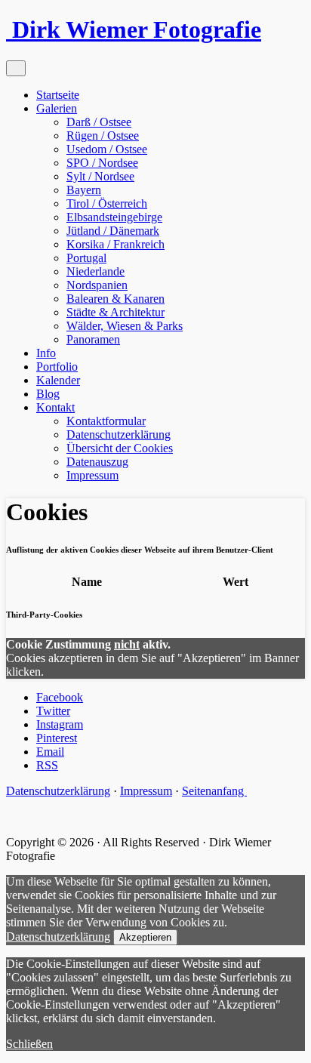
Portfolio (57, 366)
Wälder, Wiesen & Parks (124, 325)
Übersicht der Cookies (119, 448)
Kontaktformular (106, 420)
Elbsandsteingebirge (114, 217)
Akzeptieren (145, 937)
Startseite (57, 94)
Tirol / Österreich (106, 203)
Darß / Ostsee (98, 122)
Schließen (29, 1043)
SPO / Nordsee (102, 162)
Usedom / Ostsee (106, 149)
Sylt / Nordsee (100, 176)
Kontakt (55, 407)
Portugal (86, 257)
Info (46, 353)
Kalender (58, 380)
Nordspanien (97, 285)
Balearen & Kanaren (115, 298)
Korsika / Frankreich (115, 244)
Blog (48, 393)
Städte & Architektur (115, 312)
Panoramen (93, 339)
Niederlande (95, 271)
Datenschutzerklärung (118, 434)
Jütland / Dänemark (112, 230)
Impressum (92, 475)
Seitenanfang (214, 790)
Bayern (83, 189)
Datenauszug (97, 461)
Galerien (56, 108)
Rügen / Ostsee (102, 135)
